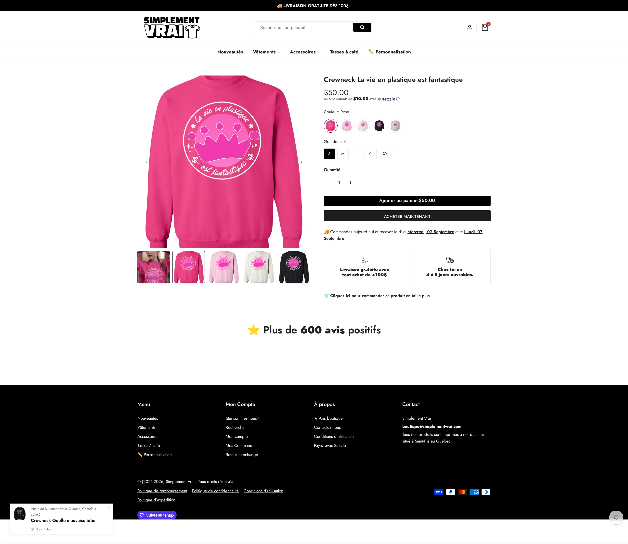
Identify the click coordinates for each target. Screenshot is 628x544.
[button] (362, 98)
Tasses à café (148, 445)
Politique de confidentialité (215, 491)
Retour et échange (242, 454)
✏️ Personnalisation (154, 454)
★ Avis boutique (328, 418)
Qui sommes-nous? (242, 418)
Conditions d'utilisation (334, 436)
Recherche (235, 427)
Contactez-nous (327, 427)
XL (370, 154)
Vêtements (146, 427)
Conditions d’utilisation (263, 491)
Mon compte (237, 436)
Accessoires (147, 436)
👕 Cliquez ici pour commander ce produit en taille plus (377, 296)
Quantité (332, 170)
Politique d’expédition (156, 500)
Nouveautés (147, 418)
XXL (386, 154)
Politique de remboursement (162, 491)
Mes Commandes (241, 445)
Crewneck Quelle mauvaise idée (63, 520)
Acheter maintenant (407, 216)
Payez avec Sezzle (330, 445)
